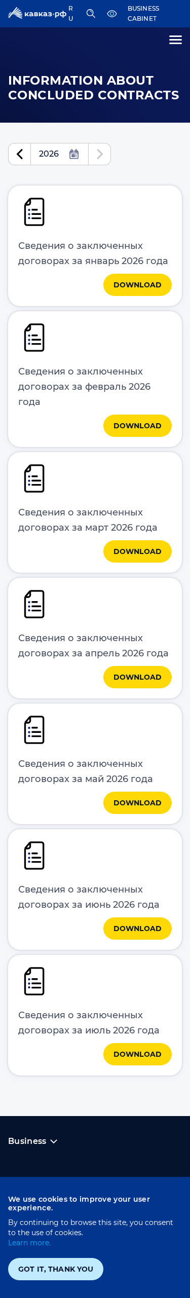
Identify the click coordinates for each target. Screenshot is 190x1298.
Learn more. (29, 1242)
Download (137, 284)
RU (70, 13)
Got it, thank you (55, 1269)
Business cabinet (144, 13)
